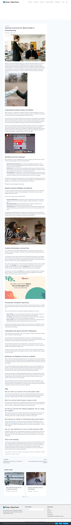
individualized (37, 451)
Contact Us (49, 512)
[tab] (24, 496)
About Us (49, 510)
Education (20, 451)
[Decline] (69, 523)
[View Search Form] (67, 2)
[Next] (44, 484)
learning (42, 451)
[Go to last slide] (6, 484)
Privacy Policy (50, 514)
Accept (56, 523)
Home (48, 509)
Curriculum (15, 451)
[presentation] (14, 478)
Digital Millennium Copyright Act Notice (55, 516)
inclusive (32, 451)
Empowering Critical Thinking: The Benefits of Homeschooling (12, 461)
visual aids (7, 396)
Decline (60, 523)
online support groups (14, 422)
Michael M (9, 491)
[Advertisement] (35, 12)
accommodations (8, 451)
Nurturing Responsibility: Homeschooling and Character (37, 461)
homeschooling (21, 63)
